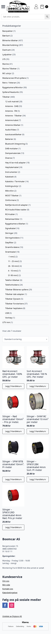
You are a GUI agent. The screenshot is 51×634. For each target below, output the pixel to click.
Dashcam (6, 50)
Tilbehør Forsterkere (14, 303)
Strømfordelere (12, 247)
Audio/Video (10, 129)
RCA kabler (10, 214)
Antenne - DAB (11, 106)
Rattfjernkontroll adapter (16, 205)
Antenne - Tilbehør (13, 115)
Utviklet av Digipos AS (12, 616)
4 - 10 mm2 (13, 270)
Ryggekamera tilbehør (15, 223)
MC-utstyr (6, 73)
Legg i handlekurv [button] (13, 386)
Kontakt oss (7, 588)
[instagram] (11, 605)
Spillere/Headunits (10, 92)
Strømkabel (10, 252)
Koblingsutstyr (11, 186)
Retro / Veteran (9, 82)
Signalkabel (10, 228)
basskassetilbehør (13, 134)
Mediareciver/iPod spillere (14, 78)
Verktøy (8, 317)
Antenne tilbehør (12, 125)
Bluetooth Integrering (15, 143)
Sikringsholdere (12, 237)
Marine (5, 64)
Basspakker (7, 31)
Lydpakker (7, 54)
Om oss (5, 581)
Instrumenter (11, 172)
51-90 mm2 (13, 275)
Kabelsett (9, 176)
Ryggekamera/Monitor (12, 87)
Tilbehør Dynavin (12, 299)
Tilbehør (6, 97)
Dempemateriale (12, 153)
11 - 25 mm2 (13, 261)
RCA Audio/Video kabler (15, 209)
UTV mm (6, 322)
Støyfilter (9, 242)
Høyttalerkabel (12, 167)
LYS (3, 59)
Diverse (8, 158)
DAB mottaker (11, 148)
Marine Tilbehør (9, 68)
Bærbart (6, 35)
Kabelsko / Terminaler (15, 181)
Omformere (10, 200)
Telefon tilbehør (12, 280)
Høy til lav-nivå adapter (15, 162)
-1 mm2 (11, 256)
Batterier (9, 139)
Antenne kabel (11, 120)
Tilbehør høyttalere (13, 308)
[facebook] (5, 605)
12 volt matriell (12, 101)
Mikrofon (9, 190)
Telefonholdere (12, 284)
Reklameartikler (12, 219)
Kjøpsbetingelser (10, 592)
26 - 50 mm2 (13, 266)
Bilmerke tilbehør (10, 40)
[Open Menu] (3, 7)
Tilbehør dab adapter (14, 294)
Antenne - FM (11, 111)
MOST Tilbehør (12, 195)
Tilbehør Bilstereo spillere (16, 289)
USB (7, 313)
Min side (6, 585)
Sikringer (9, 233)
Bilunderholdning (10, 45)
